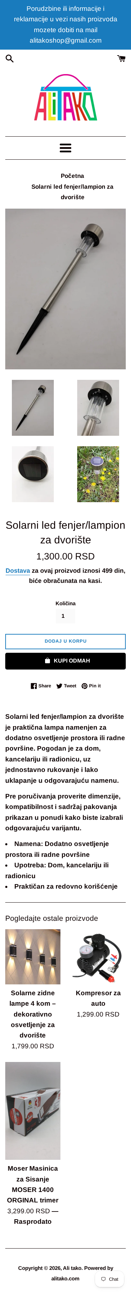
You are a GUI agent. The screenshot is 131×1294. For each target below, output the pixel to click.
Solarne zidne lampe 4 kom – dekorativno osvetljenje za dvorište (32, 1014)
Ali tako (72, 1268)
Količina (65, 603)
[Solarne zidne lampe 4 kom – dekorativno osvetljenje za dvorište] (32, 956)
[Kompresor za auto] (98, 956)
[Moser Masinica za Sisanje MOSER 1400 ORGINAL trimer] (32, 1111)
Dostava (18, 570)
